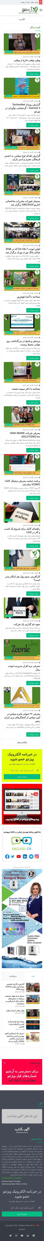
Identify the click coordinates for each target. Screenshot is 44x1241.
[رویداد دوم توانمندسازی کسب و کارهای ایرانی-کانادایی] (33, 1025)
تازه (33, 976)
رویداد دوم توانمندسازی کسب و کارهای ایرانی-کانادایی (19, 2)
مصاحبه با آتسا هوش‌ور (28, 296)
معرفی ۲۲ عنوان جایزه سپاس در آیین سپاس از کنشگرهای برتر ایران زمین (22, 717)
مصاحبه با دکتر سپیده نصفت (26, 388)
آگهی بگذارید (22, 1129)
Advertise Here (22, 1132)
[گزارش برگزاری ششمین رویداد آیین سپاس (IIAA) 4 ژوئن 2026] (33, 987)
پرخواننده (12, 976)
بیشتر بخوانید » (33, 74)
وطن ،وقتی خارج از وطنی (27, 60)
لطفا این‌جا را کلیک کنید (22, 1080)
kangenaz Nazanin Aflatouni (22, 867)
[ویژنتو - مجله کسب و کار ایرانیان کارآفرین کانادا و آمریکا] (28, 10)
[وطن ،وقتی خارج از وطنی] (33, 1014)
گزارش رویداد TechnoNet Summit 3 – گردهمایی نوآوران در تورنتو (22, 108)
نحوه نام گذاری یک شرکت (27, 624)
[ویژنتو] (22, 19)
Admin (36, 57)
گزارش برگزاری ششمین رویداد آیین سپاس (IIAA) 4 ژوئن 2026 (14, 986)
